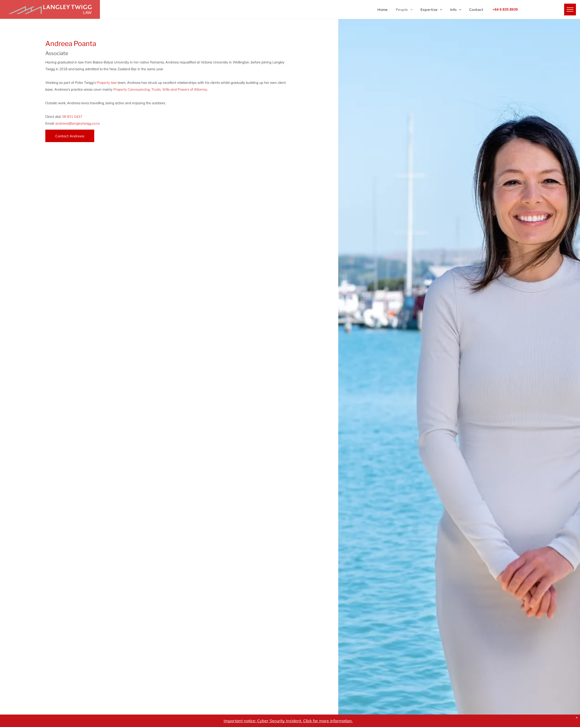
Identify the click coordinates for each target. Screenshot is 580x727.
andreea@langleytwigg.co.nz (77, 123)
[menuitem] (379, 9)
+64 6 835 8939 (505, 9)
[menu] (570, 9)
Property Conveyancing (132, 89)
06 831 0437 (72, 116)
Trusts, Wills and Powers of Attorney (179, 89)
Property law (107, 82)
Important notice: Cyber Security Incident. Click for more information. (288, 720)
